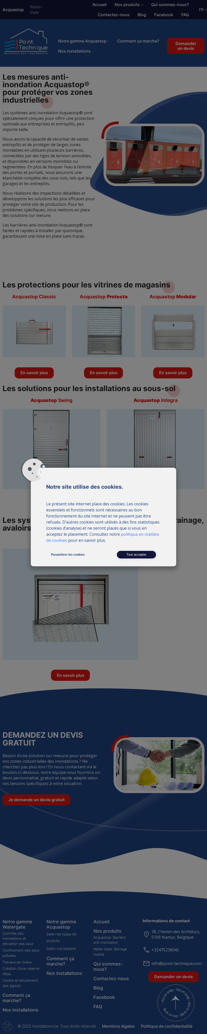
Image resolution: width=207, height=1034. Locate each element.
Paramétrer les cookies (68, 554)
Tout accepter (136, 554)
